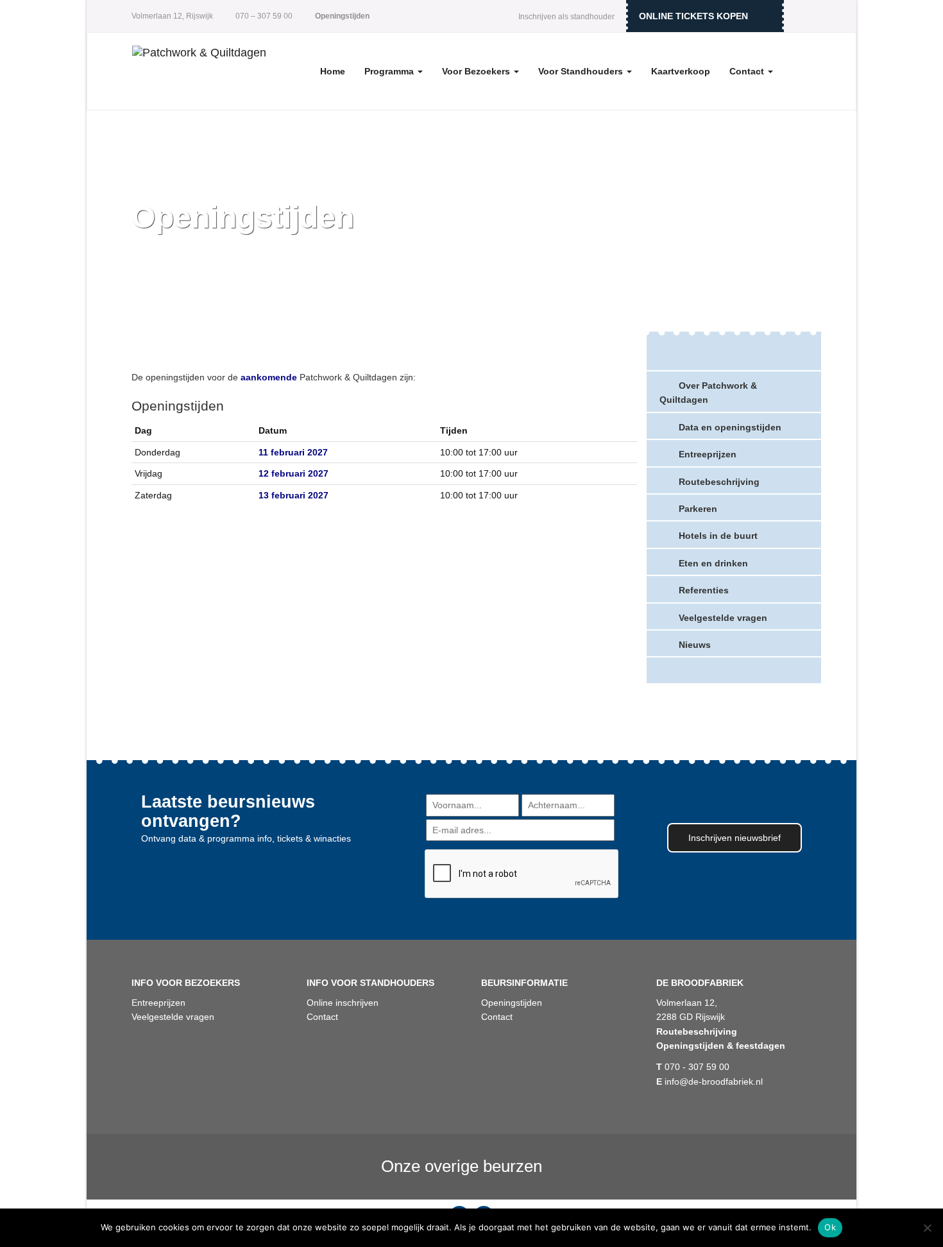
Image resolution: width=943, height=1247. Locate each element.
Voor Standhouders (581, 71)
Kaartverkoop (680, 71)
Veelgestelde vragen (723, 618)
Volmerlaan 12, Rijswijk (172, 16)
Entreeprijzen (707, 454)
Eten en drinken (713, 563)
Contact (748, 71)
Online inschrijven (342, 1002)
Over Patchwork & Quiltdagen (708, 392)
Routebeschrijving (719, 482)
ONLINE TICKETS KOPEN (693, 16)
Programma (390, 71)
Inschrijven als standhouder (566, 16)
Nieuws (695, 645)
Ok (830, 1227)
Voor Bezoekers (477, 71)
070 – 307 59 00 (263, 16)
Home (332, 71)
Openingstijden (511, 1002)
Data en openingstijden (730, 427)
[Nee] (927, 1227)
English (801, 16)
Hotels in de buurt (718, 535)
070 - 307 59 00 (692, 1067)
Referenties (704, 590)
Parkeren (698, 509)
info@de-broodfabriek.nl (709, 1081)
